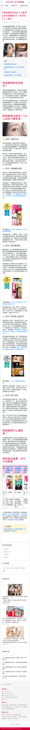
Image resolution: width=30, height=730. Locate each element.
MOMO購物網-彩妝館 (22, 704)
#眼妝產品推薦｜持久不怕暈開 (12, 75)
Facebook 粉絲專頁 (6, 684)
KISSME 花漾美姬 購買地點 (8, 708)
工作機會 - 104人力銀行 (12, 718)
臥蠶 (4, 571)
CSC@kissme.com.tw (9, 695)
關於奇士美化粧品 (6, 714)
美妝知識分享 (16, 519)
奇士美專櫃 (24, 706)
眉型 (8, 568)
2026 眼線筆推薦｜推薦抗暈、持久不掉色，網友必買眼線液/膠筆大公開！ (15, 196)
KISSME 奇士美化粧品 (10, 728)
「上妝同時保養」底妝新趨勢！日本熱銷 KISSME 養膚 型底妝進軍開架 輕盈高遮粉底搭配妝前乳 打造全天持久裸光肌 (14, 640)
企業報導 (19, 716)
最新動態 (25, 716)
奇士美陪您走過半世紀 (16, 714)
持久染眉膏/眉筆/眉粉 (14, 514)
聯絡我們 (4, 718)
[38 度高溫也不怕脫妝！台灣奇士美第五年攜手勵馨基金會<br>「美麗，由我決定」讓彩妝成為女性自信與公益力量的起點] (15, 590)
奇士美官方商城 (12, 704)
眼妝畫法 (23, 568)
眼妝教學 (17, 568)
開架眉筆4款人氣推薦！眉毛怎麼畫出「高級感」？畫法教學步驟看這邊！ (15, 331)
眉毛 (12, 568)
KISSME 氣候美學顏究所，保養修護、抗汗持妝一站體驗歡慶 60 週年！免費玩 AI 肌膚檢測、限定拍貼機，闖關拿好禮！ (14, 620)
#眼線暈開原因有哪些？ (10, 64)
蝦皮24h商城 (5, 704)
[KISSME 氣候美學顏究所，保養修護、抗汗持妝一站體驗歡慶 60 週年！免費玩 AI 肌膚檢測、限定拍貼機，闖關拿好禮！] (15, 612)
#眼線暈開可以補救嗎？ (10, 72)
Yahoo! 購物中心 (17, 706)
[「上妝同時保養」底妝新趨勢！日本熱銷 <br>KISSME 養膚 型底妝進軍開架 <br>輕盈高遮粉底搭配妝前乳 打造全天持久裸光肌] (15, 632)
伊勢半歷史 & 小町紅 (6, 716)
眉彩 (4, 568)
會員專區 (14, 716)
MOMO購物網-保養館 (7, 706)
